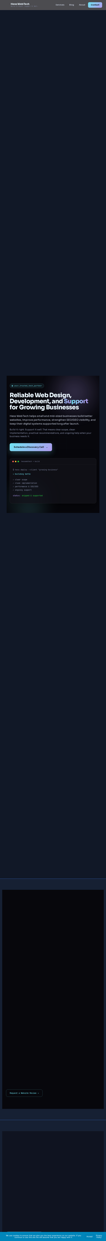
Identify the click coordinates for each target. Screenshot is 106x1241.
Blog (71, 5)
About (82, 5)
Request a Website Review (24, 1093)
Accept (90, 1236)
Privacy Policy (99, 1236)
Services (60, 5)
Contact (95, 5)
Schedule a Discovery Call (31, 447)
